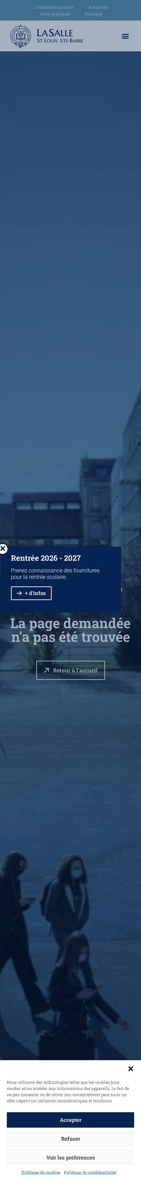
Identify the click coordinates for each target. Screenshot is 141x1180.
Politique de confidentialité (90, 1172)
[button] (130, 1068)
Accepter (70, 1119)
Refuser (70, 1138)
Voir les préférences (70, 1157)
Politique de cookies (41, 1172)
